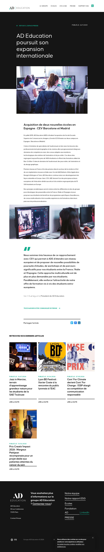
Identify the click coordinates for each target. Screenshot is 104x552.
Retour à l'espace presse (28, 25)
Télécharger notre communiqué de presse (40, 308)
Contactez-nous (41, 503)
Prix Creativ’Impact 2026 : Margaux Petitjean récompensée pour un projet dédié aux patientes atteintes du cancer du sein (21, 455)
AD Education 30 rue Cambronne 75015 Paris (17, 509)
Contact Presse (15, 518)
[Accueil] (23, 8)
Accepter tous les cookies (66, 544)
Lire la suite (14, 402)
